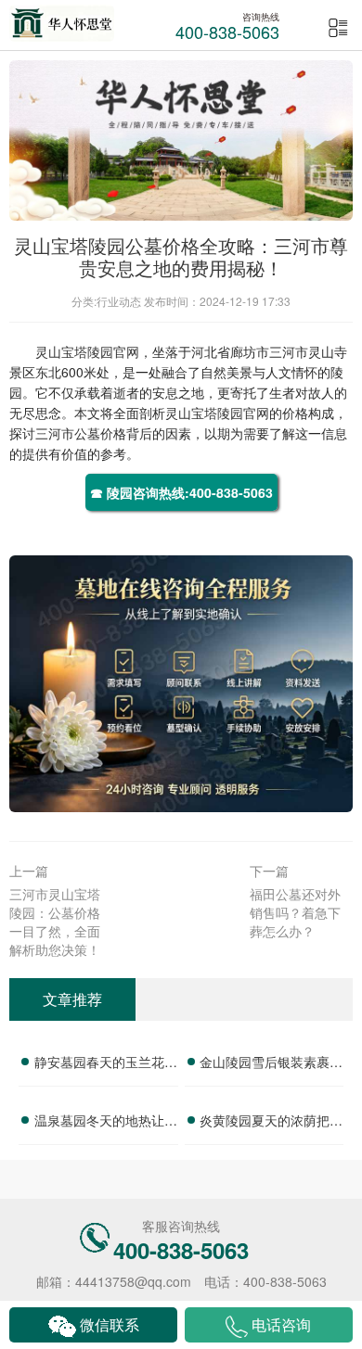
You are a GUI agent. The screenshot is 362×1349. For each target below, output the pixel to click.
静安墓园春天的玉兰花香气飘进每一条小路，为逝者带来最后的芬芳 (105, 1064)
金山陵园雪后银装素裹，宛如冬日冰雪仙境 (271, 1064)
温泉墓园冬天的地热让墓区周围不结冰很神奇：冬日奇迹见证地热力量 (105, 1123)
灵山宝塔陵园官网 (87, 351)
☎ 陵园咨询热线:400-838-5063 (181, 492)
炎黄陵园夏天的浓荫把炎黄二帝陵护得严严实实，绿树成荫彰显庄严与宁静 (271, 1123)
